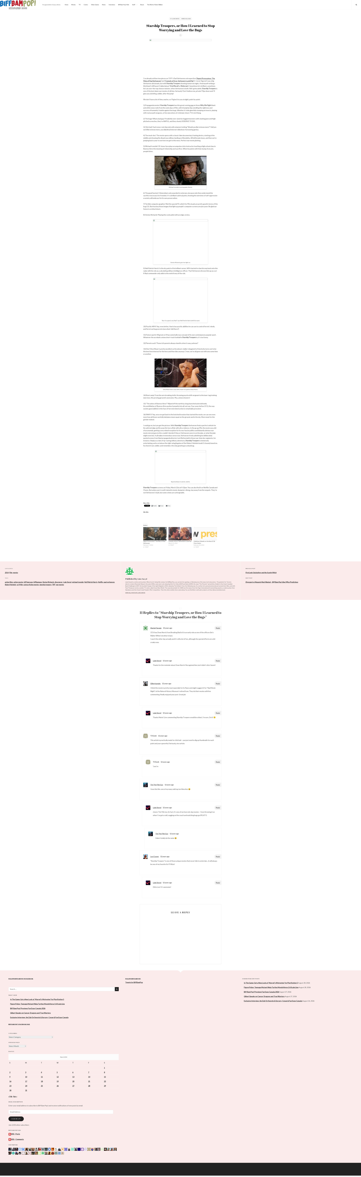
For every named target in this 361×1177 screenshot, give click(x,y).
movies (15, 573)
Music (104, 4)
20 (73, 1081)
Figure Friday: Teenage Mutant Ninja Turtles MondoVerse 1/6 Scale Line (37, 1004)
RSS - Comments (17, 1139)
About (142, 4)
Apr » (15, 1096)
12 (58, 1077)
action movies (18, 582)
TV (80, 4)
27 (73, 1086)
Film (10, 573)
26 (58, 1086)
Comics (86, 4)
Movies (73, 4)
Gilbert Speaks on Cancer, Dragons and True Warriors (30, 1013)
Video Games (95, 4)
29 (105, 1086)
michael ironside (78, 582)
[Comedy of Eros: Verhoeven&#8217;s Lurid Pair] (180, 533)
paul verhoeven (109, 582)
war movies (60, 585)
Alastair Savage (156, 628)
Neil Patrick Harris (90, 582)
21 (89, 1081)
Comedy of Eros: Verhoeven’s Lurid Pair (179, 541)
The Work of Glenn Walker (155, 4)
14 (89, 1077)
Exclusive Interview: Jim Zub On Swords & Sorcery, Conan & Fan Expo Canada (39, 1017)
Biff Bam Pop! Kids (123, 4)
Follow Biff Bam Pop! (133, 978)
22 (105, 1081)
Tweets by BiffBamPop (134, 982)
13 (73, 1077)
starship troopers (45, 585)
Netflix (100, 582)
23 (10, 1086)
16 (10, 1081)
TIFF (53, 585)
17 (26, 1081)
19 (58, 1081)
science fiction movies (31, 585)
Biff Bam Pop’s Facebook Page (19, 1024)
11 (42, 1077)
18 (42, 1081)
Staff (133, 4)
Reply (218, 628)
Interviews (112, 4)
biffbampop (37, 582)
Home (66, 4)
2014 (7, 573)
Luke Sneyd (175, 18)
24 (26, 1086)
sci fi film (20, 585)
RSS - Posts (15, 1134)
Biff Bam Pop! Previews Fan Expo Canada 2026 (27, 1008)
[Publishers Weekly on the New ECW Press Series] (205, 533)
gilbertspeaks (155, 683)
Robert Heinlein (10, 585)
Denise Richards (48, 582)
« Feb (10, 1096)
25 (42, 1086)
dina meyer (59, 582)
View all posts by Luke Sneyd (135, 592)
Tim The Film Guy (156, 785)
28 (89, 1086)
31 (26, 1090)
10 (26, 1077)
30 (10, 1090)
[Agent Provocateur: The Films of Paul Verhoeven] (155, 533)
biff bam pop (28, 582)
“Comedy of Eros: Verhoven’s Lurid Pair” (179, 81)
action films (9, 582)
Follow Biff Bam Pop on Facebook (20, 978)
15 (105, 1077)
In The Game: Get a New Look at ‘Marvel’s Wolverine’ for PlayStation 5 (37, 999)
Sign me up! (16, 1119)
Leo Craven (154, 856)
